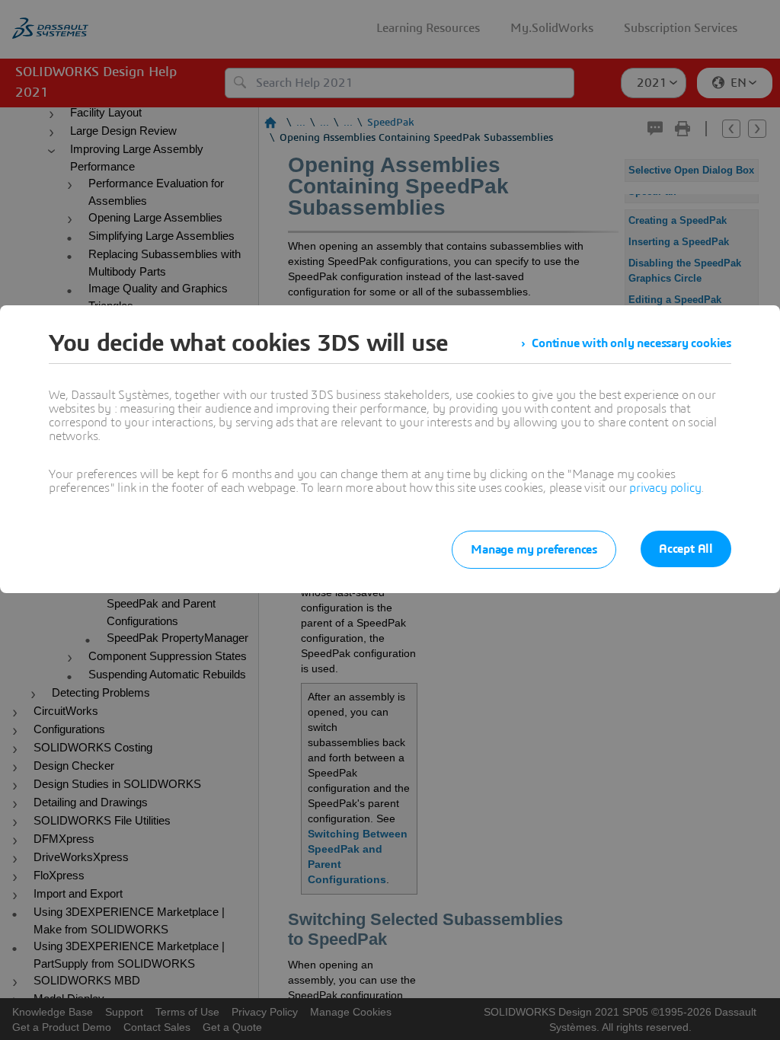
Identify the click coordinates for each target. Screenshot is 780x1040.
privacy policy (665, 488)
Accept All (686, 549)
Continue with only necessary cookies (631, 343)
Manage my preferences (534, 550)
